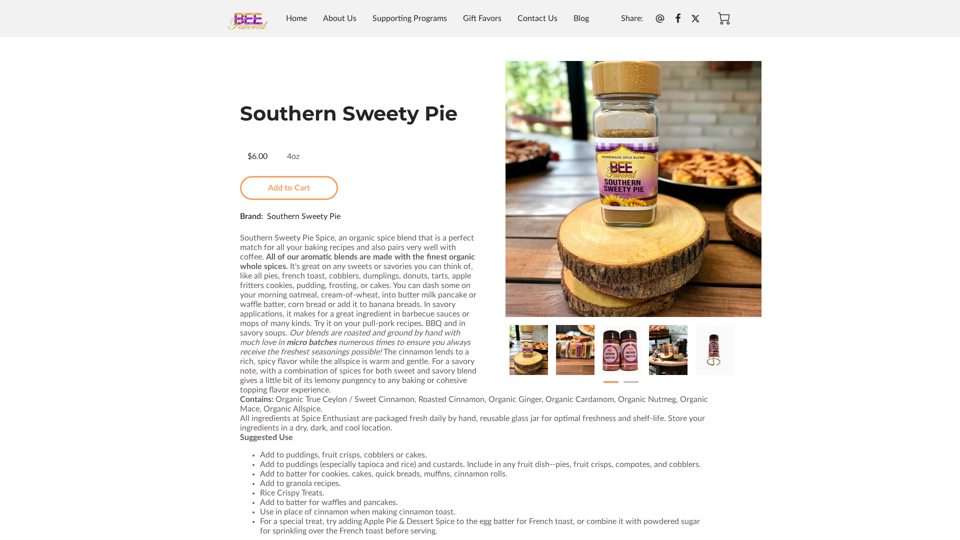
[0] (724, 18)
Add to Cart (289, 188)
